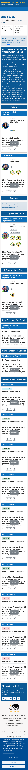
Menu (4, 9)
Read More (14, 143)
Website (14, 125)
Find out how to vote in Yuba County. (13, 99)
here (8, 44)
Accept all (13, 766)
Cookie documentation (8, 753)
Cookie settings (13, 757)
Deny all (13, 762)
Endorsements (16, 167)
